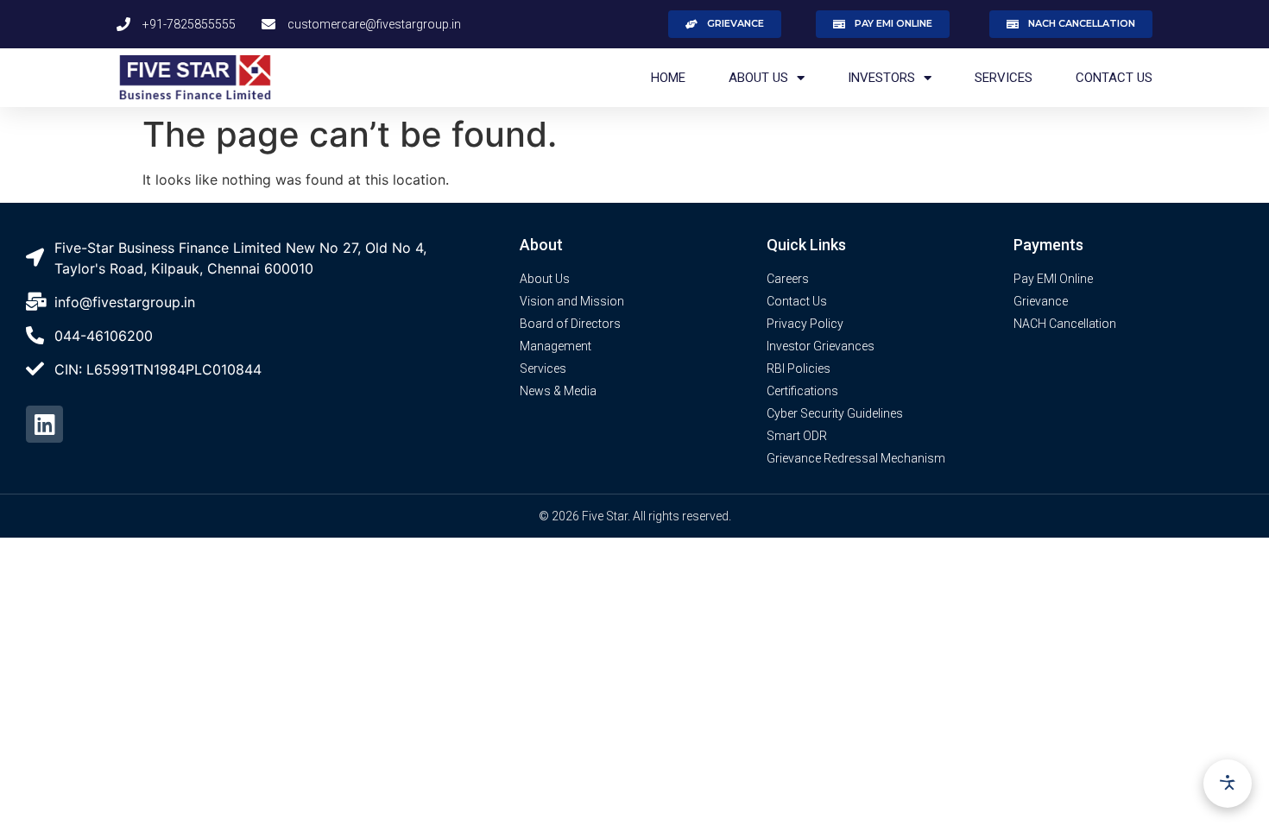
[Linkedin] (44, 424)
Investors (881, 77)
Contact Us (1114, 77)
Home (668, 77)
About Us (758, 77)
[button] (724, 24)
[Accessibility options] (1227, 783)
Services (1003, 77)
